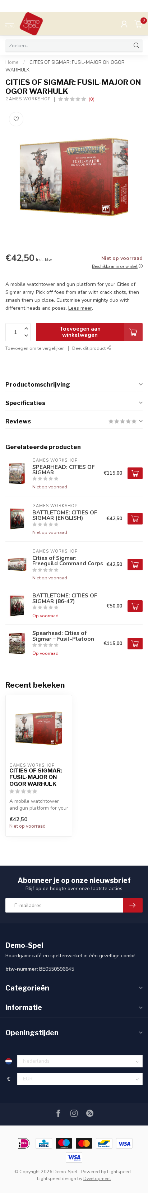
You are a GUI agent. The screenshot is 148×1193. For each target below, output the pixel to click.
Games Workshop (28, 99)
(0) (91, 99)
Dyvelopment (97, 1178)
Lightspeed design (56, 1178)
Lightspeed (119, 1171)
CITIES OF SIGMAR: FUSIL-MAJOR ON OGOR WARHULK (35, 777)
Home (12, 62)
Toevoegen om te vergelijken (35, 348)
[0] (139, 24)
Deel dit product (89, 348)
